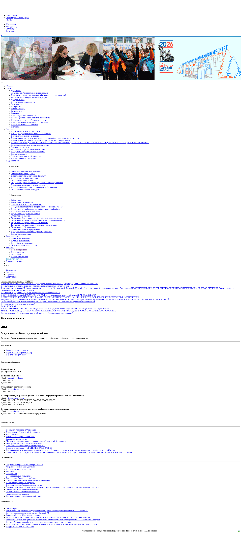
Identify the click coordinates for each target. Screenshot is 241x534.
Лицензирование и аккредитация (20, 467)
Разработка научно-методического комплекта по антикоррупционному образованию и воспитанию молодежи (53, 520)
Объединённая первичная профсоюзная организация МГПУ (37, 207)
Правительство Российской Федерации (23, 432)
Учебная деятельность (20, 238)
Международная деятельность (24, 245)
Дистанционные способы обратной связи (24, 496)
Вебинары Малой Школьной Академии (23, 515)
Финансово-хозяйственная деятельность (23, 489)
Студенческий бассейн (21, 216)
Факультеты (16, 254)
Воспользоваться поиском (17, 350)
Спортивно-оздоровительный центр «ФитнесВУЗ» (28, 513)
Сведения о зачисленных (21, 147)
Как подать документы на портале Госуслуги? (31, 134)
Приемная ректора (19, 250)
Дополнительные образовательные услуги (29, 97)
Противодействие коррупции (23, 115)
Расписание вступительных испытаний (28, 149)
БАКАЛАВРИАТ (8, 306)
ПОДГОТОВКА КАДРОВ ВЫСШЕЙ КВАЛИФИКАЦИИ (42, 311)
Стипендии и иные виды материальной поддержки (28, 480)
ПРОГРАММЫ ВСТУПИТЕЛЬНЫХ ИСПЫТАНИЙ (147, 299)
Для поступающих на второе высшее (93, 308)
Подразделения (12, 161)
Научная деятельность (20, 241)
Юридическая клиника (21, 234)
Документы (16, 91)
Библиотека (16, 200)
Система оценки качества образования (22, 492)
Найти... (29, 281)
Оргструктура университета (23, 102)
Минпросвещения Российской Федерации (24, 443)
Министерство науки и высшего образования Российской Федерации (36, 441)
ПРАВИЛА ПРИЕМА (25, 290)
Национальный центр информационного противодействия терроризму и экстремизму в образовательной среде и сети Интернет (61, 450)
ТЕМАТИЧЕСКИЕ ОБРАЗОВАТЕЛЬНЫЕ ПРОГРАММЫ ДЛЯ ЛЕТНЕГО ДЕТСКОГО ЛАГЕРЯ (48, 517)
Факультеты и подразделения (18, 469)
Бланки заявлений (19, 154)
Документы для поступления (13, 299)
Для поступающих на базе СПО (15, 308)
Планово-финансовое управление (25, 211)
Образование (11, 474)
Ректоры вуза (16, 111)
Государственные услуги (16, 439)
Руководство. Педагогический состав (22, 478)
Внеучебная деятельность (22, 243)
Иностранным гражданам (12, 288)
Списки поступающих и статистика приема (30, 145)
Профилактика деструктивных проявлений (29, 122)
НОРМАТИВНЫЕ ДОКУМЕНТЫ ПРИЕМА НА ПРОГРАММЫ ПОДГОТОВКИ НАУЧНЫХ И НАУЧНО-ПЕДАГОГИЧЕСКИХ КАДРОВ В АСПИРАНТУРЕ (80, 143)
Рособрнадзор (12, 434)
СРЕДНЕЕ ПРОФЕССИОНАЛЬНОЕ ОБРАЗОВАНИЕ (92, 311)
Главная (9, 86)
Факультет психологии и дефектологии (28, 185)
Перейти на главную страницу (19, 352)
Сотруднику (11, 31)
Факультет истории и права (23, 180)
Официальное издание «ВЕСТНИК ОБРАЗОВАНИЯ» (29, 448)
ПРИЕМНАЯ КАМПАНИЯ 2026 (25, 131)
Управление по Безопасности (23, 227)
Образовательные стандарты (18, 476)
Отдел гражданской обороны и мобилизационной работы (36, 209)
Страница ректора (14, 261)
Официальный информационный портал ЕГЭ (25, 446)
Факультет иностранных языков (24, 178)
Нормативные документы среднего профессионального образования (40, 140)
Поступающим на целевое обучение (61, 295)
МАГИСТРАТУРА (9, 311)
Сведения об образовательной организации (29, 93)
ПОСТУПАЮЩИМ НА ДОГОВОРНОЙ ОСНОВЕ (153, 288)
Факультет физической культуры (25, 189)
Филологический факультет (23, 174)
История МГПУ (18, 106)
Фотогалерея (11, 508)
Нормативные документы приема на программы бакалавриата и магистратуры (45, 138)
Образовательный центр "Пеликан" (26, 204)
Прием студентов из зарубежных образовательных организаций (38, 95)
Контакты (15, 127)
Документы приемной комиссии (25, 136)
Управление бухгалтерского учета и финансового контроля (36, 218)
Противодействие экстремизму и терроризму (30, 118)
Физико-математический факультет (26, 171)
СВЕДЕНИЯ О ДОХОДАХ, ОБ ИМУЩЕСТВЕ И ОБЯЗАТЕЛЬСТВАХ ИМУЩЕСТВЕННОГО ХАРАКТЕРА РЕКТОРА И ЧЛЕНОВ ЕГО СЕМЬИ (69, 452)
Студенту (10, 29)
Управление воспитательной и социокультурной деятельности (38, 220)
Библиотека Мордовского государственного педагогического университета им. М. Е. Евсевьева (47, 511)
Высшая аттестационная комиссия (20, 437)
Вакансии (15, 113)
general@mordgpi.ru (16, 389)
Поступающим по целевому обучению (88, 299)
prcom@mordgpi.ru (15, 378)
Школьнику (11, 24)
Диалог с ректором (14, 259)
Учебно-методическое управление (25, 229)
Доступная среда (18, 100)
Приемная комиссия (19, 256)
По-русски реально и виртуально (20, 526)
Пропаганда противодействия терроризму (29, 120)
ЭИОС (9, 20)
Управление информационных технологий (29, 223)
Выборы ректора (18, 109)
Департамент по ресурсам (22, 202)
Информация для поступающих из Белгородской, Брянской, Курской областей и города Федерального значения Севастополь (77, 288)
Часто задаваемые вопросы (17, 494)
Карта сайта (11, 15)
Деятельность (12, 236)
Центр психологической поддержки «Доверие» (31, 232)
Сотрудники (16, 104)
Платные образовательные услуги (20, 483)
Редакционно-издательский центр (25, 213)
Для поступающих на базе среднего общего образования (53, 308)
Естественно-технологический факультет (28, 176)
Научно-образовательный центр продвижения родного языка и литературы (38, 522)
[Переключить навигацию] (2, 82)
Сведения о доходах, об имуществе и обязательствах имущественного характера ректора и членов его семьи (52, 487)
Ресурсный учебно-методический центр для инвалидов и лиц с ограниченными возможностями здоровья (51, 524)
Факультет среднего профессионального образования (34, 187)
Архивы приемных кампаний (24, 158)
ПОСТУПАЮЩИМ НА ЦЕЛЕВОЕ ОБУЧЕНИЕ (197, 288)
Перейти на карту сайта (16, 355)
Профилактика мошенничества (24, 124)
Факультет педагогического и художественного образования (37, 183)
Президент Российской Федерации (21, 430)
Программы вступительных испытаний (28, 152)
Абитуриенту (11, 26)
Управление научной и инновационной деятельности (34, 225)
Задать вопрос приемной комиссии (26, 156)
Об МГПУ (10, 88)
